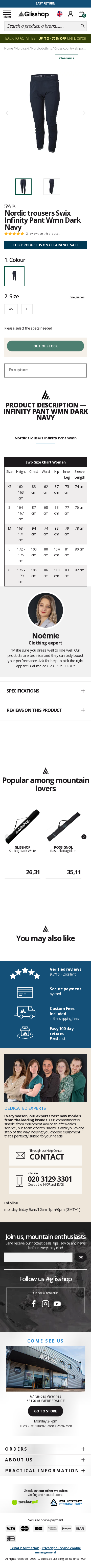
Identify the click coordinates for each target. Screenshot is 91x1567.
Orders (16, 1449)
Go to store (45, 1411)
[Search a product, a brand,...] (82, 26)
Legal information (24, 1548)
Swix (9, 205)
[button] (45, 691)
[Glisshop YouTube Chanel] (57, 1304)
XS (11, 308)
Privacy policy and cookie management (58, 1550)
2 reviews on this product (42, 233)
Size (11, 296)
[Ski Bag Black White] (22, 827)
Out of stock (45, 346)
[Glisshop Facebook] (33, 1304)
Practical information (42, 1470)
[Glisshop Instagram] (45, 1304)
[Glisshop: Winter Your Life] (33, 14)
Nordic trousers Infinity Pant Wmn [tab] (46, 437)
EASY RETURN (45, 3)
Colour (14, 259)
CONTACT (47, 1156)
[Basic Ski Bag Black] (63, 827)
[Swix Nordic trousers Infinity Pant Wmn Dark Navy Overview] (45, 113)
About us (19, 1460)
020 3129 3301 (50, 1179)
